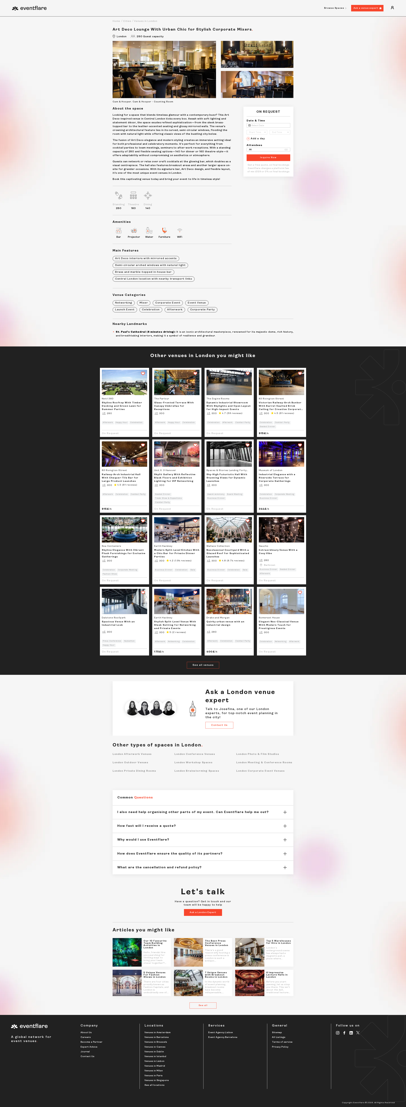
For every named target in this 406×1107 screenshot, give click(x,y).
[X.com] (358, 1033)
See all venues (203, 665)
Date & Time (256, 120)
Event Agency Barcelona (222, 1037)
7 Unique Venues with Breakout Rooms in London (216, 975)
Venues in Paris (153, 1076)
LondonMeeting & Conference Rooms (264, 762)
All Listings (278, 1037)
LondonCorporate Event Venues (260, 771)
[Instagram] (338, 1033)
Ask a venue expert (366, 8)
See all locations (154, 1085)
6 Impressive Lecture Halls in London (277, 975)
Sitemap (277, 1032)
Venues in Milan (153, 1071)
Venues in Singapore (156, 1080)
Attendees (254, 145)
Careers (86, 1037)
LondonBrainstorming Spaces (196, 771)
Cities (127, 21)
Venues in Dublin (154, 1052)
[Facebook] (344, 1033)
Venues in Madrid (154, 1066)
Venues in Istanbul (155, 1056)
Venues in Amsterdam (157, 1032)
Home (116, 21)
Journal (85, 1052)
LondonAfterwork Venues (132, 754)
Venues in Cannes (155, 1047)
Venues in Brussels (155, 1042)
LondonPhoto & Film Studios (257, 754)
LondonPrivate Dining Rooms (134, 771)
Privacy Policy (280, 1047)
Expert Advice (89, 1047)
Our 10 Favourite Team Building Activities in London (155, 944)
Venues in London (145, 21)
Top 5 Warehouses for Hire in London (278, 942)
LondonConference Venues (194, 754)
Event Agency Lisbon (220, 1032)
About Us (86, 1032)
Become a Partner (91, 1042)
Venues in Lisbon (154, 1061)
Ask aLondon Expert (203, 912)
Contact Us (219, 725)
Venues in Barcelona (156, 1037)
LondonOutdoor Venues (130, 762)
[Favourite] (141, 373)
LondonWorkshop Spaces (193, 762)
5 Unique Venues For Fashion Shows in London (155, 975)
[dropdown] (392, 8)
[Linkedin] (351, 1033)
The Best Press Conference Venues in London (216, 943)
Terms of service (282, 1042)
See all (203, 1005)
